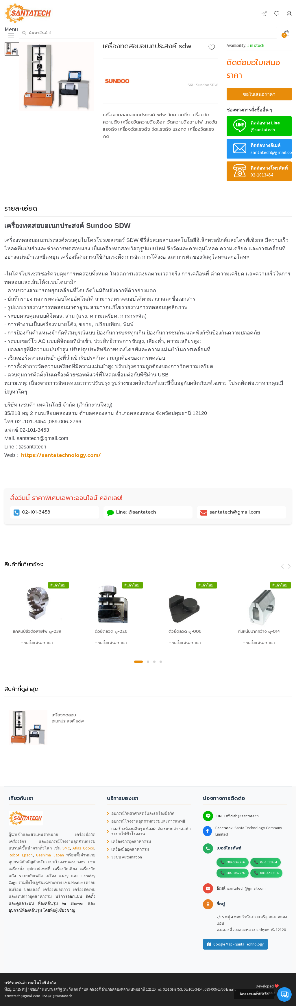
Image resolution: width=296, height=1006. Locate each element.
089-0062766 (235, 862)
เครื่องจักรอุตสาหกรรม (131, 841)
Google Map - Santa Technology (238, 944)
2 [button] (148, 662)
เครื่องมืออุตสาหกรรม (130, 849)
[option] (57, 76)
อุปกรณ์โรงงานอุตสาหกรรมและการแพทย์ (148, 821)
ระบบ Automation (126, 857)
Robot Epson (21, 855)
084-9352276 (235, 873)
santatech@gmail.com (246, 888)
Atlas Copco (83, 848)
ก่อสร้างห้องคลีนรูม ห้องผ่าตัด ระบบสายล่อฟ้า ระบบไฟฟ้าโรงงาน (151, 831)
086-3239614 (269, 873)
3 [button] (154, 662)
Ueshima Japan (50, 855)
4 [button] (161, 662)
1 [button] (138, 662)
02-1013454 (268, 862)
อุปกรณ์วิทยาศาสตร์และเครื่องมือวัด (143, 813)
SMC (66, 848)
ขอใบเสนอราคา (259, 94)
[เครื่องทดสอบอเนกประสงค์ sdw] (57, 76)
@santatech (248, 816)
